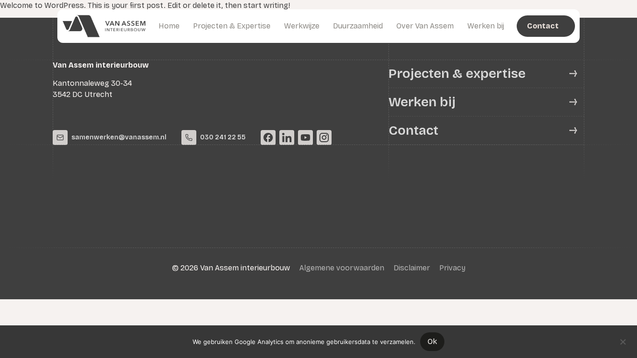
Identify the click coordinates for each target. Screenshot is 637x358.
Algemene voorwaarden (341, 267)
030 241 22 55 (223, 137)
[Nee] (622, 340)
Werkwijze (301, 25)
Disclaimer (412, 267)
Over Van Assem (425, 25)
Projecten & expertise (457, 74)
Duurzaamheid (358, 25)
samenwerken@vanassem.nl (118, 137)
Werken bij (485, 25)
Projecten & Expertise (231, 25)
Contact (413, 130)
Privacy (452, 267)
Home (169, 25)
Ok (432, 341)
